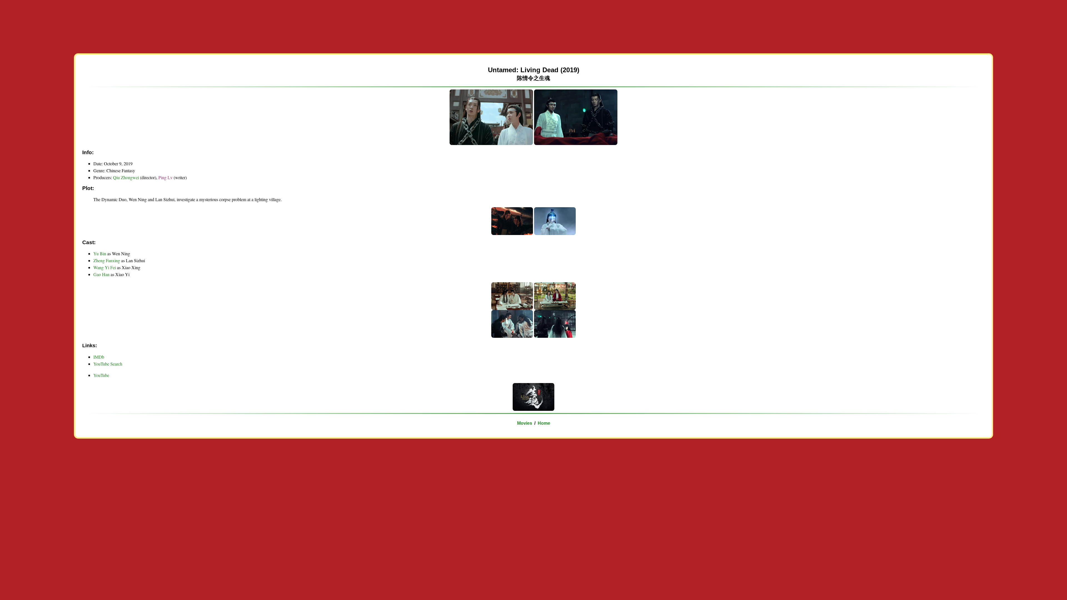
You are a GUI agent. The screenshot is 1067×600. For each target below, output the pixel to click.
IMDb (98, 357)
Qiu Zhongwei (126, 177)
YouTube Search (107, 364)
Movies (524, 423)
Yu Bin (99, 253)
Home (544, 423)
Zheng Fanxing (106, 260)
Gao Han (101, 274)
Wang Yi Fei (104, 267)
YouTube (101, 375)
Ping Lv (166, 177)
